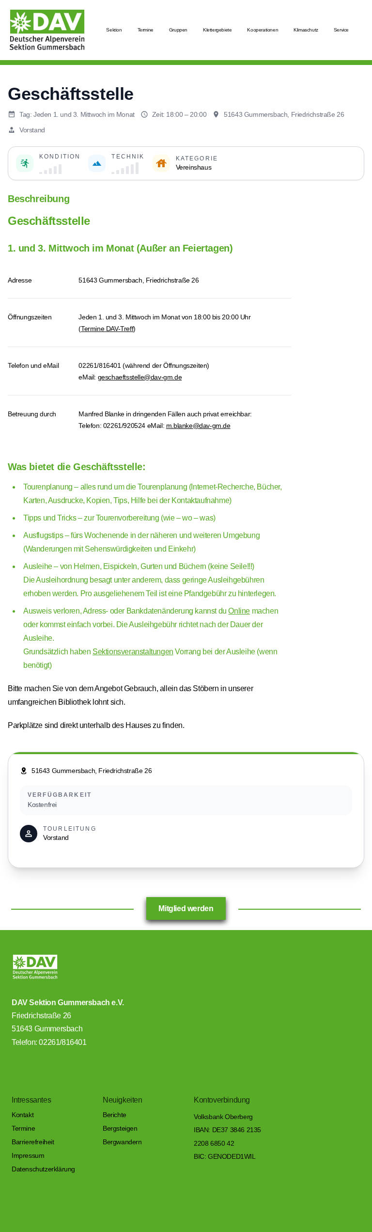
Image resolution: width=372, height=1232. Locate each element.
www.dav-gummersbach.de (56, 1055)
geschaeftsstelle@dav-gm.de (140, 377)
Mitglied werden (185, 908)
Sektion (114, 29)
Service (341, 29)
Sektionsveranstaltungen (133, 652)
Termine (146, 29)
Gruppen (178, 29)
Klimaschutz (306, 29)
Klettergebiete (217, 29)
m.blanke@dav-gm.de (198, 425)
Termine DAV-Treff (107, 328)
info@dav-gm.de (38, 1068)
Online (239, 611)
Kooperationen (262, 29)
